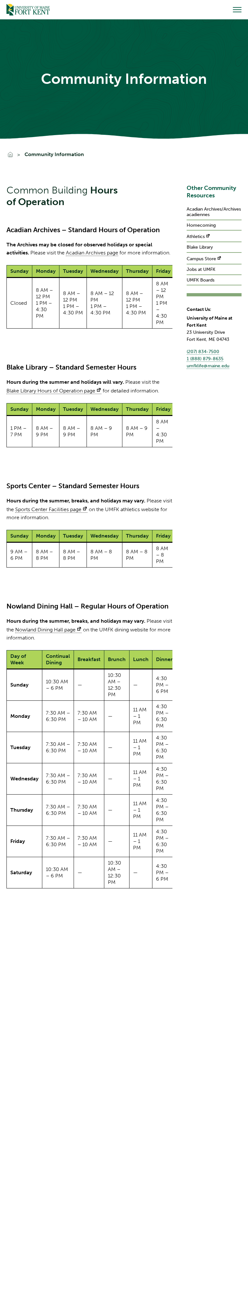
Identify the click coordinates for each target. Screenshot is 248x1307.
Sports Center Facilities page (48, 509)
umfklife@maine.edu (208, 366)
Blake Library (200, 247)
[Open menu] (237, 9)
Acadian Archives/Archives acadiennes (214, 211)
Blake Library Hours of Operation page (50, 391)
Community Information (54, 154)
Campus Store (201, 259)
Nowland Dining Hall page (45, 630)
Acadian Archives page (92, 253)
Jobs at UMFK (201, 269)
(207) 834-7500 (203, 351)
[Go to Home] (28, 9)
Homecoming (201, 225)
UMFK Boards (200, 280)
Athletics (196, 236)
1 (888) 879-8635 (205, 358)
